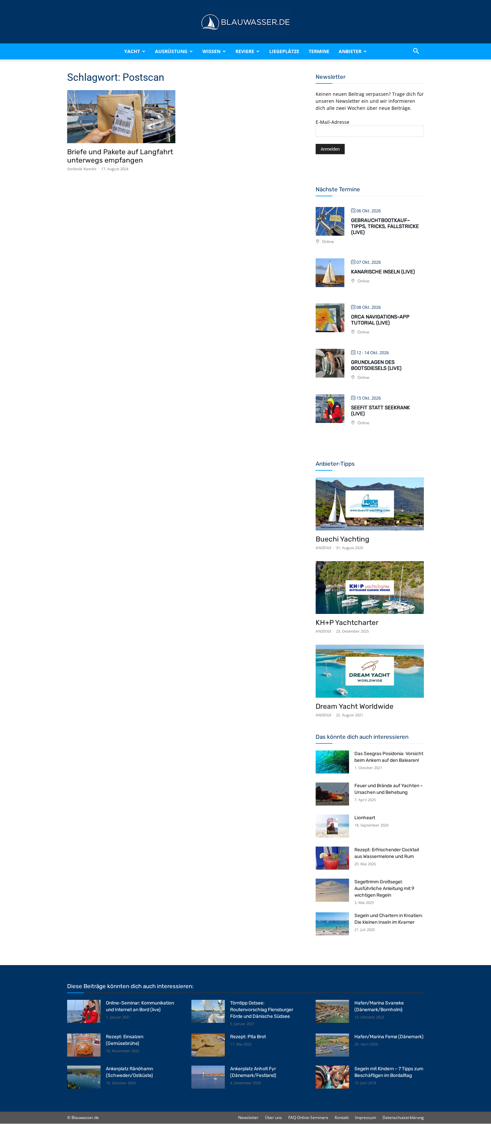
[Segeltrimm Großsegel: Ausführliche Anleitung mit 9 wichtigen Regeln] (332, 890)
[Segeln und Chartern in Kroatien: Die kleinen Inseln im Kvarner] (332, 923)
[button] (416, 51)
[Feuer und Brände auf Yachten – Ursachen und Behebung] (332, 794)
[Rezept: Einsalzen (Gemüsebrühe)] (84, 1045)
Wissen (211, 51)
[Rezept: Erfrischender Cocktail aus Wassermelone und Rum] (332, 858)
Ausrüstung (171, 51)
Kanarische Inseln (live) (383, 272)
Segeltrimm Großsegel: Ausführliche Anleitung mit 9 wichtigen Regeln (384, 888)
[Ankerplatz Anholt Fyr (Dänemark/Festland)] (208, 1077)
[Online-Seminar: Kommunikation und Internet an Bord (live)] (84, 1011)
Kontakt (342, 1117)
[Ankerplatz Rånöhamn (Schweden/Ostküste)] (84, 1077)
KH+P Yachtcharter (347, 622)
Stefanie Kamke (82, 168)
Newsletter (248, 1117)
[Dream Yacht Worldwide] (370, 671)
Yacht (132, 51)
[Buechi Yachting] (370, 503)
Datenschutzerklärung (403, 1117)
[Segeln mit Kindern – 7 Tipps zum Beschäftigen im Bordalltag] (332, 1077)
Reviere (244, 51)
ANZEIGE (323, 547)
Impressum (365, 1117)
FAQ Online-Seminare (308, 1117)
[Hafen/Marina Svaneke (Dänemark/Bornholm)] (332, 1011)
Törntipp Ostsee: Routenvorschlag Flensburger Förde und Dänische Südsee (261, 1009)
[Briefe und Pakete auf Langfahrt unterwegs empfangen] (121, 116)
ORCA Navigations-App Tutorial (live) (380, 320)
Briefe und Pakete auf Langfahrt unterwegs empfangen (120, 156)
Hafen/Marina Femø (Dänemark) (389, 1037)
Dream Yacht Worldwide (354, 706)
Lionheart (364, 818)
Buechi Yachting (342, 539)
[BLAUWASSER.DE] (245, 22)
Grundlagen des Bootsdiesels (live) (376, 365)
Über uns (273, 1117)
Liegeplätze (284, 51)
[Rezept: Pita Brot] (208, 1045)
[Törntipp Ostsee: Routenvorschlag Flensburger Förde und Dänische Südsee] (208, 1011)
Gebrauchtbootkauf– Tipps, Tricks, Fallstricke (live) (385, 226)
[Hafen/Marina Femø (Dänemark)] (332, 1045)
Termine (319, 51)
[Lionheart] (332, 826)
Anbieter (350, 51)
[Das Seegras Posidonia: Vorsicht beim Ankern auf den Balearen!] (332, 761)
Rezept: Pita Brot (248, 1037)
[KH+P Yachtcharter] (370, 587)
